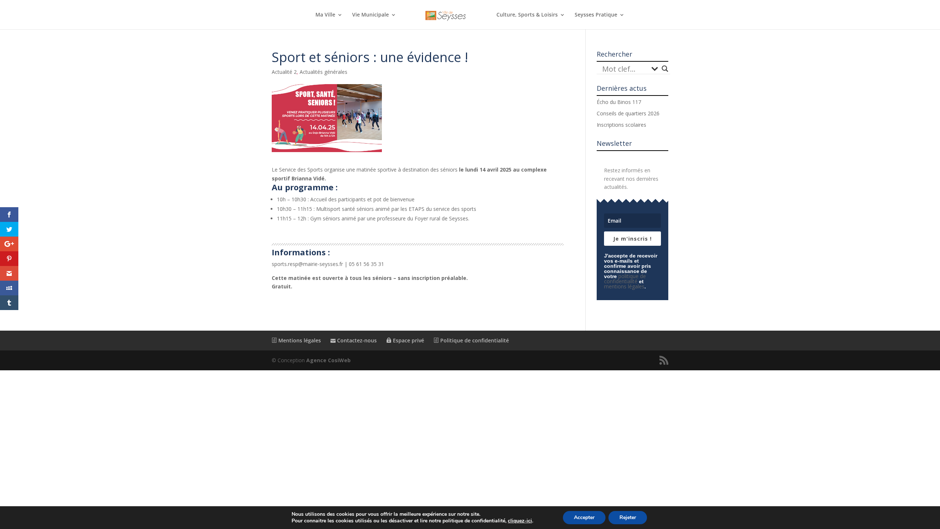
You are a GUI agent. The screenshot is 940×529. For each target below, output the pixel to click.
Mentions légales (299, 340)
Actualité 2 (284, 71)
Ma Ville (325, 15)
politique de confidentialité (625, 279)
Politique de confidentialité (474, 340)
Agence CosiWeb (328, 360)
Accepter (584, 517)
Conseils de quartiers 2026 (628, 113)
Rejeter (627, 517)
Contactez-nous (356, 340)
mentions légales (624, 286)
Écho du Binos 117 (619, 101)
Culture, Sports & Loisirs (527, 15)
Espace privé (407, 340)
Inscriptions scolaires (621, 124)
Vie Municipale (370, 15)
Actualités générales (323, 71)
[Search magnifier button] (665, 69)
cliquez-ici (520, 521)
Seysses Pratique (596, 15)
